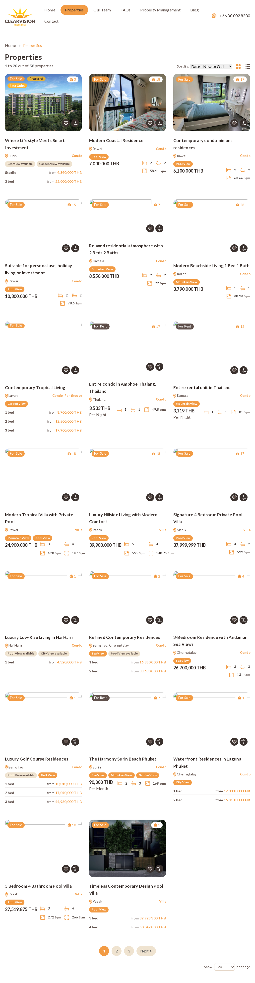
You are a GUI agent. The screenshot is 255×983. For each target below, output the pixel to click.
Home (49, 9)
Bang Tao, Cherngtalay (111, 645)
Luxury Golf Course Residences (36, 759)
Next (144, 951)
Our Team (102, 9)
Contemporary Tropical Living (35, 387)
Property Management (160, 9)
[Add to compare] (75, 123)
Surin (12, 156)
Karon (182, 274)
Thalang (99, 399)
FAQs (125, 9)
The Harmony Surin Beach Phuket (123, 759)
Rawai (97, 148)
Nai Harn (15, 645)
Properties (74, 9)
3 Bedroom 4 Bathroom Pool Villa (38, 886)
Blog (194, 9)
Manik (181, 530)
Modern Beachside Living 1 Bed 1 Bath (211, 265)
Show (208, 967)
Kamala (98, 261)
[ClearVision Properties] (20, 15)
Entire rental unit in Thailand (202, 387)
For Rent (100, 326)
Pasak (97, 530)
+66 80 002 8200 (235, 15)
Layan (13, 395)
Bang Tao (15, 767)
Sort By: (183, 66)
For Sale (16, 79)
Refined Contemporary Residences (124, 637)
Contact (51, 21)
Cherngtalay (186, 652)
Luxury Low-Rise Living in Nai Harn (39, 637)
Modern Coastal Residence (116, 140)
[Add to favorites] (66, 123)
